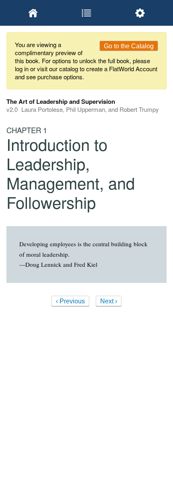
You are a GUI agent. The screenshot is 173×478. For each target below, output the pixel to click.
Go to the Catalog (129, 46)
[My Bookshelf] (33, 13)
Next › (108, 301)
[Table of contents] (86, 13)
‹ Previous (70, 301)
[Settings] (140, 13)
